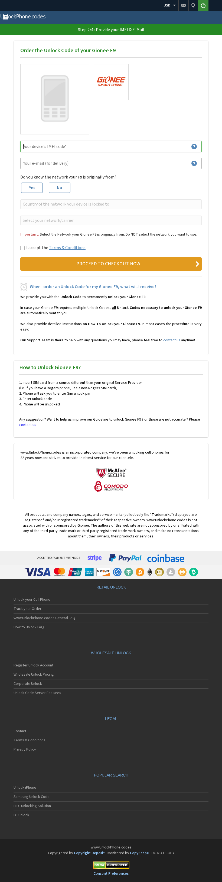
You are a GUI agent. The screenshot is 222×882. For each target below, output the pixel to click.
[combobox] (110, 204)
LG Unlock (21, 815)
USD (167, 5)
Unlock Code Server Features (37, 693)
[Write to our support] (183, 5)
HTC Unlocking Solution (32, 806)
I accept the (56, 248)
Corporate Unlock (28, 683)
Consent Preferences (111, 873)
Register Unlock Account (33, 665)
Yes (32, 188)
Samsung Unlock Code (32, 797)
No (59, 188)
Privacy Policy (25, 749)
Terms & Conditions (67, 248)
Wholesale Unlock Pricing (34, 674)
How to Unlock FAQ (29, 627)
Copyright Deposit (89, 853)
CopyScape (139, 853)
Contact (20, 731)
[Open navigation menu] (5, 18)
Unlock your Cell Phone (32, 599)
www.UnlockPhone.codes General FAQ (44, 618)
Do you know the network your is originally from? (68, 177)
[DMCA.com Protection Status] (111, 866)
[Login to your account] (203, 5)
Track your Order (27, 609)
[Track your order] (193, 5)
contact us (171, 340)
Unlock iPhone (25, 787)
